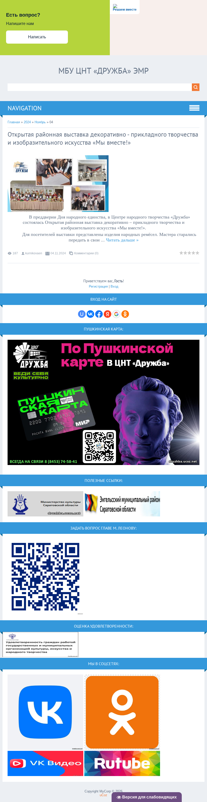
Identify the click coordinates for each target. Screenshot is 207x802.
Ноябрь (40, 122)
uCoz (103, 795)
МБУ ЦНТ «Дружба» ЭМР (103, 70)
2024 (27, 122)
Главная (14, 122)
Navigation (25, 108)
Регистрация (98, 286)
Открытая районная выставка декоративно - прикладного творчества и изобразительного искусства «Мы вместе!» (103, 138)
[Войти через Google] (116, 314)
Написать (37, 37)
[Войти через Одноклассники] (125, 314)
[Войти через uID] (82, 314)
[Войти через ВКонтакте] (90, 314)
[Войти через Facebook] (99, 314)
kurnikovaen (33, 253)
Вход (114, 286)
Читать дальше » (122, 239)
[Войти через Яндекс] (107, 314)
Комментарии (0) (86, 253)
